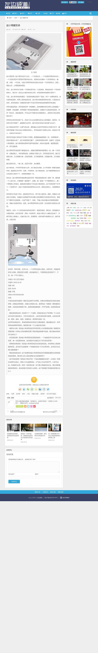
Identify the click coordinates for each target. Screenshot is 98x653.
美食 (71, 223)
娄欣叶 (84, 210)
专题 (15, 13)
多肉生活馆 (78, 210)
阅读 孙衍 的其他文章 (19, 406)
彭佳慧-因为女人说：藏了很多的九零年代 (72, 147)
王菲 (85, 220)
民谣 (85, 218)
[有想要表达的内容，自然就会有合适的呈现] (13, 431)
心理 (38, 13)
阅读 (86, 223)
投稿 (59, 13)
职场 (74, 223)
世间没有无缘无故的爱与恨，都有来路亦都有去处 (72, 102)
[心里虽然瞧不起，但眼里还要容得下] (73, 72)
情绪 (84, 213)
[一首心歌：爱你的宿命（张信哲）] (73, 156)
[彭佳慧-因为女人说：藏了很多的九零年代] (73, 143)
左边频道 (17, 5)
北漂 (12, 394)
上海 (68, 207)
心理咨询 (45, 492)
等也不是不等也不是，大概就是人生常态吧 (85, 102)
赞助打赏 (37, 492)
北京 (84, 207)
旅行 (78, 215)
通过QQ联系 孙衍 (28, 406)
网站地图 (60, 492)
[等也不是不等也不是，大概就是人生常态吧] (85, 98)
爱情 (82, 220)
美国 (68, 223)
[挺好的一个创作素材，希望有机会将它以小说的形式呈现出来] (27, 431)
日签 (86, 215)
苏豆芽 (43, 394)
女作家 (18, 394)
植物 (81, 218)
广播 (74, 213)
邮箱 (37, 474)
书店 (65, 13)
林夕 (78, 218)
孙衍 (9, 29)
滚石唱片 (77, 220)
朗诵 (89, 215)
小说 (28, 394)
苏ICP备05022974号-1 (51, 497)
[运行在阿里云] (65, 497)
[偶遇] (85, 143)
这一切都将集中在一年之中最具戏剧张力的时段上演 (54, 435)
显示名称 (11, 474)
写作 (81, 207)
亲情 (74, 207)
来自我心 (73, 218)
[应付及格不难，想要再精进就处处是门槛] (85, 72)
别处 (46, 13)
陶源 (90, 223)
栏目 (30, 13)
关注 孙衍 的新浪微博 (34, 406)
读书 (15, 18)
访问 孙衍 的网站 (25, 406)
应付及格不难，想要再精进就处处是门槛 (85, 76)
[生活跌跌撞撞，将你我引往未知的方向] (41, 431)
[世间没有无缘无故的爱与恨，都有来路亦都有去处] (73, 98)
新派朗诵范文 (72, 215)
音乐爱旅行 (73, 226)
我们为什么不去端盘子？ (50, 411)
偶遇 (81, 145)
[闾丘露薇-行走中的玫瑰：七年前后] (85, 156)
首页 (9, 13)
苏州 (83, 223)
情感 (81, 213)
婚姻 (89, 210)
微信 (81, 2)
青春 (68, 226)
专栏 (23, 13)
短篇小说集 (35, 394)
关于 (52, 13)
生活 (89, 220)
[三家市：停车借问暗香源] (85, 169)
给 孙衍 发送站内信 (31, 406)
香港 (78, 226)
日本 (81, 215)
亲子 (71, 207)
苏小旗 (79, 223)
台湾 (88, 207)
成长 (88, 213)
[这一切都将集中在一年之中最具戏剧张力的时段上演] (54, 431)
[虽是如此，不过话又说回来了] (73, 85)
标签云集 (53, 492)
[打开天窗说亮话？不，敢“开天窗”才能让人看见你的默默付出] (85, 85)
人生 (78, 207)
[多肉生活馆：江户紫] (73, 169)
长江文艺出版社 (51, 394)
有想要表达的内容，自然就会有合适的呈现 (13, 435)
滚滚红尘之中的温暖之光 (17, 411)
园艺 (73, 210)
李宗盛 (68, 218)
